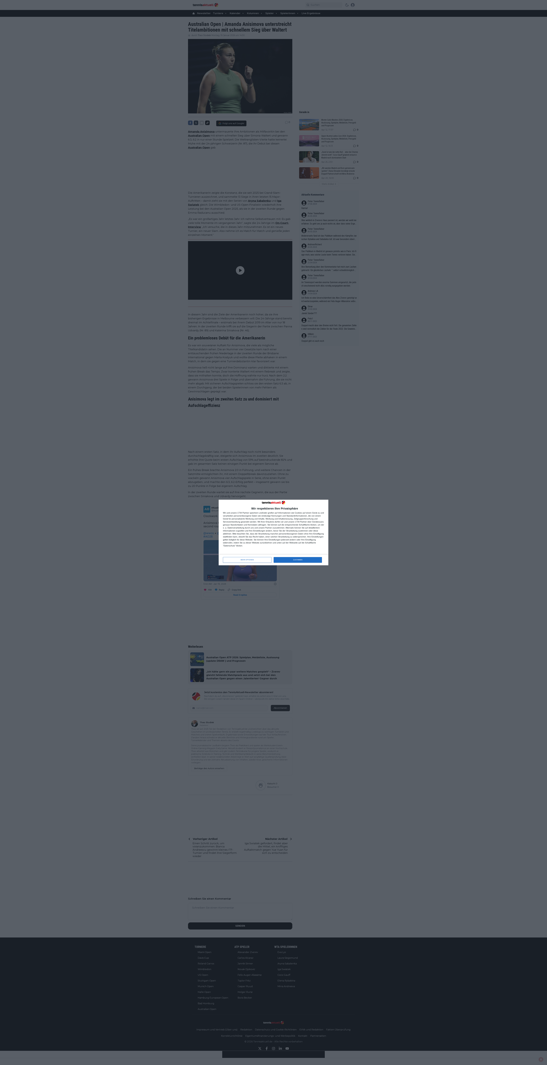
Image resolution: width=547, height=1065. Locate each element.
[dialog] (273, 532)
